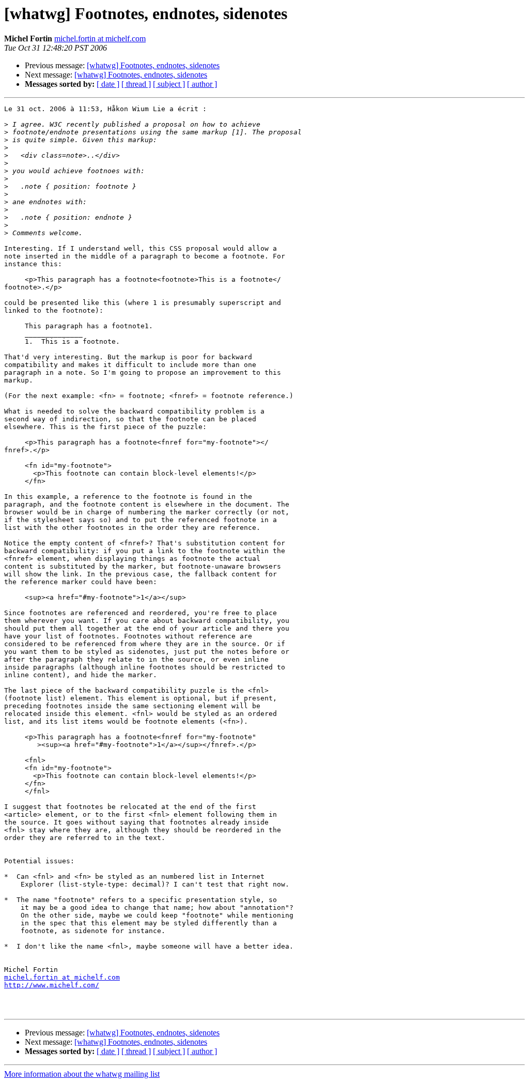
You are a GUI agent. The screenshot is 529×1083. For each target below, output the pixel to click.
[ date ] (108, 84)
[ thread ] (136, 84)
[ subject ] (169, 84)
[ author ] (202, 84)
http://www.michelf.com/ (51, 985)
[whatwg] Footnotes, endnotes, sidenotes (153, 65)
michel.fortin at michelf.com (100, 38)
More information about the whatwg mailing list (82, 1074)
